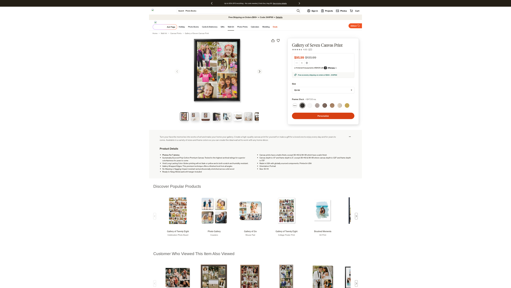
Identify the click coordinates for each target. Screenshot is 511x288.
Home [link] (155, 33)
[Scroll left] (154, 216)
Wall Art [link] (164, 33)
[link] (302, 49)
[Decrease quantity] (296, 63)
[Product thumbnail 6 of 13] (237, 116)
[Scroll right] (356, 216)
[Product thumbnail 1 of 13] (184, 116)
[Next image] (259, 71)
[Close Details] (349, 136)
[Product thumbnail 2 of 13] (195, 116)
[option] (295, 105)
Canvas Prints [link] (176, 33)
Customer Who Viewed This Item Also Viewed (193, 253)
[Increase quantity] (306, 63)
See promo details (279, 3)
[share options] (273, 40)
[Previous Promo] (212, 3)
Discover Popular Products (177, 186)
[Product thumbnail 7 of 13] (248, 116)
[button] (298, 10)
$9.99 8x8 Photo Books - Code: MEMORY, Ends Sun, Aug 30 (248, 3)
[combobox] (236, 10)
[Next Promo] (299, 3)
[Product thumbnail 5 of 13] (227, 116)
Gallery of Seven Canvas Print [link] (197, 33)
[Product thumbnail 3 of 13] (205, 116)
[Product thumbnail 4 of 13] (216, 116)
